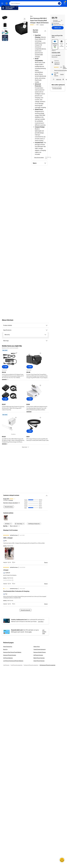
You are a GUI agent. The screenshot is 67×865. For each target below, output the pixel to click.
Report (46, 562)
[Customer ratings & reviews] (47, 495)
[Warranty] (45, 334)
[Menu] (2, 3)
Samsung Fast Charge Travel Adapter (12, 652)
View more (24, 447)
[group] (37, 24)
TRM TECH (56, 64)
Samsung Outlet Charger (40, 652)
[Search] (59, 3)
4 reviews (10, 500)
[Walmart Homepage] (6, 3)
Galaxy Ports (37, 646)
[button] (21, 28)
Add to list (58, 79)
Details (62, 74)
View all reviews (9, 506)
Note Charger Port (7, 646)
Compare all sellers (57, 88)
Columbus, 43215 (56, 52)
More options (54, 56)
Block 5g (5, 649)
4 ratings (42, 24)
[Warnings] (47, 340)
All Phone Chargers (38, 655)
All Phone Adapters (8, 658)
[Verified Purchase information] (18, 535)
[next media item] (24, 26)
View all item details (39, 157)
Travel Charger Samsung (40, 649)
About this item (7, 320)
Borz (31, 16)
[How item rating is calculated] (19, 503)
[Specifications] (47, 330)
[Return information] (62, 24)
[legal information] (61, 20)
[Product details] (47, 325)
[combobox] (35, 3)
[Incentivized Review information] (12, 580)
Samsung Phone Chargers (9, 655)
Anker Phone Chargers (39, 660)
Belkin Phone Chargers (39, 658)
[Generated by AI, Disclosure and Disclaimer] (50, 157)
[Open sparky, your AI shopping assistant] (61, 860)
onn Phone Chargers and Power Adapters (13, 660)
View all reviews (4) (25, 610)
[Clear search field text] (57, 3)
